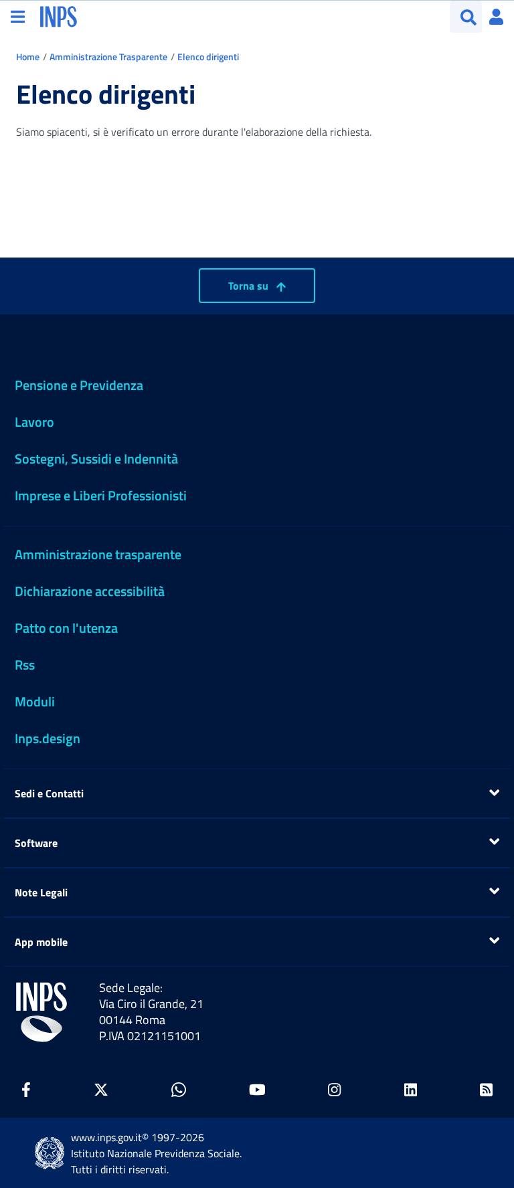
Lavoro (34, 421)
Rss (25, 664)
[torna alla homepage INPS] (58, 15)
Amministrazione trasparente (98, 554)
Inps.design (47, 738)
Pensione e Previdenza (79, 385)
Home (27, 57)
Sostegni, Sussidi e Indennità (96, 458)
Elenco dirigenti (208, 57)
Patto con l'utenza (66, 627)
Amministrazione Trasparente (108, 57)
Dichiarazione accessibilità (90, 591)
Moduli (35, 701)
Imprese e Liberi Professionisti (101, 495)
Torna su (249, 286)
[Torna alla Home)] (41, 1012)
